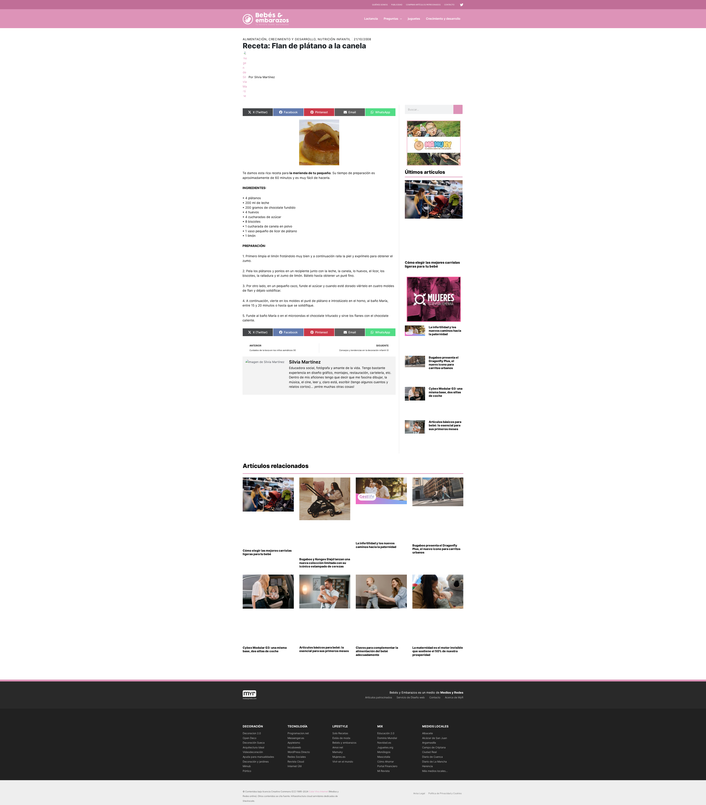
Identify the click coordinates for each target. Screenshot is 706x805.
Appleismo (294, 742)
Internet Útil (295, 766)
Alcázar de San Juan (434, 738)
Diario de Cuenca (432, 756)
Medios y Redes (451, 692)
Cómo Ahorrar (385, 761)
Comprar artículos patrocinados (423, 4)
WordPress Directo (299, 752)
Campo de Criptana (434, 747)
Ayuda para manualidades (258, 756)
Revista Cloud (296, 761)
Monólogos (383, 752)
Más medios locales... (435, 770)
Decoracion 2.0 (252, 733)
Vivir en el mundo (342, 761)
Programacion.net (298, 733)
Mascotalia (383, 756)
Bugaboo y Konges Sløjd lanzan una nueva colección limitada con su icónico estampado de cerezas (324, 562)
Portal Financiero (387, 766)
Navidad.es (384, 742)
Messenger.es (296, 738)
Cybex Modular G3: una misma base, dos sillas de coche (445, 392)
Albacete (427, 733)
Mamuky (337, 752)
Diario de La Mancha (434, 761)
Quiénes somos (380, 4)
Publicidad (396, 4)
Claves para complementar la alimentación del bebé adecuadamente (377, 651)
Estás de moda (341, 738)
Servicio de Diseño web (411, 697)
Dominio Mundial (387, 738)
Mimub (247, 766)
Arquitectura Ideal (253, 747)
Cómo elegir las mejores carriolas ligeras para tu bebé (432, 264)
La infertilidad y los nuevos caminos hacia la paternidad (445, 330)
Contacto (449, 4)
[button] (400, 18)
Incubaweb (294, 747)
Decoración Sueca (254, 742)
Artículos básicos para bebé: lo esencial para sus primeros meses (445, 425)
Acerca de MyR (454, 697)
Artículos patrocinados (378, 697)
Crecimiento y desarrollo (292, 39)
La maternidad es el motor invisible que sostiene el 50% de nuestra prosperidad (437, 651)
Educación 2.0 (385, 733)
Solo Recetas (340, 733)
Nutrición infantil (334, 39)
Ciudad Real (429, 752)
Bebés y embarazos (344, 742)
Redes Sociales (297, 756)
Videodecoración (253, 752)
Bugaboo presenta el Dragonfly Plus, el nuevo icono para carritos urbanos (444, 363)
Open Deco (249, 738)
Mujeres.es (338, 756)
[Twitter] (461, 4)
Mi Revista (383, 770)
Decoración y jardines (256, 761)
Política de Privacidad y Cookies (445, 793)
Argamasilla (429, 742)
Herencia (427, 766)
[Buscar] (458, 109)
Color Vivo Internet (318, 791)
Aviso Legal (419, 793)
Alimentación (255, 39)
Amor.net (337, 747)
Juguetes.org (385, 747)
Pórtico (247, 770)
